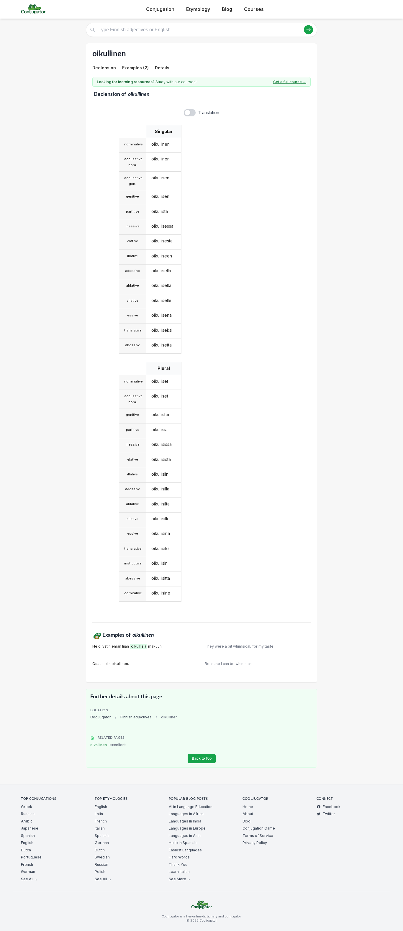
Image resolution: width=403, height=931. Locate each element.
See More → (180, 879)
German (28, 871)
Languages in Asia (185, 835)
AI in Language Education (190, 806)
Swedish (102, 857)
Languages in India (185, 821)
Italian (100, 828)
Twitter (329, 814)
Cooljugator (100, 717)
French (27, 864)
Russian (28, 814)
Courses (254, 9)
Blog (227, 9)
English (27, 842)
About (248, 814)
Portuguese (31, 857)
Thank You (178, 864)
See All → (29, 879)
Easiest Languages (185, 850)
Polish (100, 871)
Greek (26, 806)
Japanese (29, 828)
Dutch (26, 850)
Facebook (331, 806)
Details (162, 67)
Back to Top (202, 758)
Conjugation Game (259, 828)
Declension (104, 67)
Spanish (28, 835)
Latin (99, 814)
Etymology (198, 9)
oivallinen (108, 745)
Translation (208, 112)
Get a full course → (289, 82)
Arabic (26, 821)
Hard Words (179, 857)
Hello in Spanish (182, 842)
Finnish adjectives (136, 717)
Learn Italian (179, 871)
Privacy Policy (255, 842)
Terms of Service (258, 835)
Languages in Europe (187, 828)
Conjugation (160, 9)
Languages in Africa (186, 814)
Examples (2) (135, 67)
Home (248, 806)
